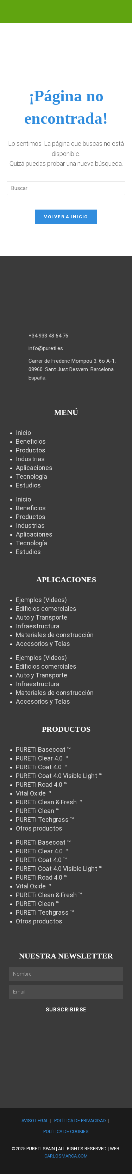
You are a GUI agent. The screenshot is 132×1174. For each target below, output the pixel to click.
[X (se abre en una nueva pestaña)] (49, 10)
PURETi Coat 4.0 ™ (41, 767)
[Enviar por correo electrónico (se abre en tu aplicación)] (85, 10)
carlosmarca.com (66, 1156)
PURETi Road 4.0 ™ (42, 784)
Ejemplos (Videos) (41, 599)
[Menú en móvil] (121, 57)
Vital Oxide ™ (33, 793)
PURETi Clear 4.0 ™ (42, 758)
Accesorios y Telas (43, 643)
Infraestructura (37, 626)
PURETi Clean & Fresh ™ (49, 802)
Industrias (30, 459)
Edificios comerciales (46, 608)
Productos (30, 450)
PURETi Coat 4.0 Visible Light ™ (59, 775)
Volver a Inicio (66, 216)
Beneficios (31, 441)
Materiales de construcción (55, 635)
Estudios (28, 485)
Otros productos (39, 828)
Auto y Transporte (41, 617)
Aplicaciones (34, 467)
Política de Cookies (66, 1131)
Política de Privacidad (80, 1120)
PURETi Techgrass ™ (45, 819)
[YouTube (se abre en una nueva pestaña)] (74, 10)
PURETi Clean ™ (37, 810)
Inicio (23, 432)
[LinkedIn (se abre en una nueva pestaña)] (61, 10)
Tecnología (31, 476)
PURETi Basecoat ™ (43, 749)
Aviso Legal (35, 1120)
